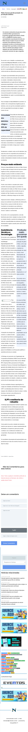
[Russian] (24, 9)
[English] (17, 9)
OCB (15, 358)
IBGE (24, 285)
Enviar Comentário (9, 543)
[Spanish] (26, 9)
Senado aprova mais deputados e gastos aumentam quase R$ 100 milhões (12, 579)
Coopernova (18, 409)
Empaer (23, 365)
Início (3, 9)
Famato (7, 328)
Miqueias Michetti (12, 62)
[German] (20, 9)
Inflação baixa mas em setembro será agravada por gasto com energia (11, 597)
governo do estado (6, 367)
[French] (19, 9)
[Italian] (22, 9)
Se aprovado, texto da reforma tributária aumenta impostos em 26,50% (12, 591)
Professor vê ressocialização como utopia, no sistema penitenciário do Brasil (14, 585)
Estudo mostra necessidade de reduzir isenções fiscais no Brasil (12, 603)
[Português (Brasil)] (23, 9)
